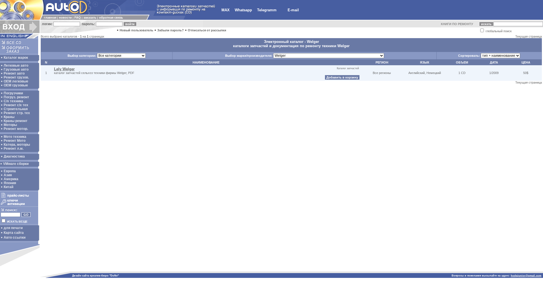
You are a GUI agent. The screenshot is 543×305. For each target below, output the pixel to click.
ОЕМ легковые (16, 81)
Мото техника (15, 137)
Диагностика (14, 156)
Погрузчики (13, 93)
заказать (89, 17)
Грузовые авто (16, 69)
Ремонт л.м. (13, 149)
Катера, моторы (17, 145)
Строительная (16, 109)
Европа (10, 171)
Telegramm (267, 10)
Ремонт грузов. (16, 77)
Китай (8, 187)
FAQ (77, 17)
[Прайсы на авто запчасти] (19, 197)
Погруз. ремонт (16, 97)
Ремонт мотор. (16, 129)
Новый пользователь (136, 30)
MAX (225, 10)
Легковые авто (16, 65)
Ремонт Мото (14, 141)
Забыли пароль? (170, 30)
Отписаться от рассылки (207, 30)
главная (50, 17)
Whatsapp (243, 10)
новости (65, 17)
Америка (11, 179)
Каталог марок (16, 58)
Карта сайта (14, 233)
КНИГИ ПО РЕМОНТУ (457, 24)
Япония (10, 183)
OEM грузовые (16, 85)
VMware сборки (16, 164)
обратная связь (111, 17)
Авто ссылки (14, 237)
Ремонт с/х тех (16, 105)
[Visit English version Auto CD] (20, 37)
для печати (13, 228)
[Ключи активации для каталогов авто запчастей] (19, 205)
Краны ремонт (15, 121)
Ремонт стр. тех (17, 113)
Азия (8, 175)
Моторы (10, 125)
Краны (9, 117)
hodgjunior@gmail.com (526, 275)
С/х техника (13, 101)
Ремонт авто (14, 73)
